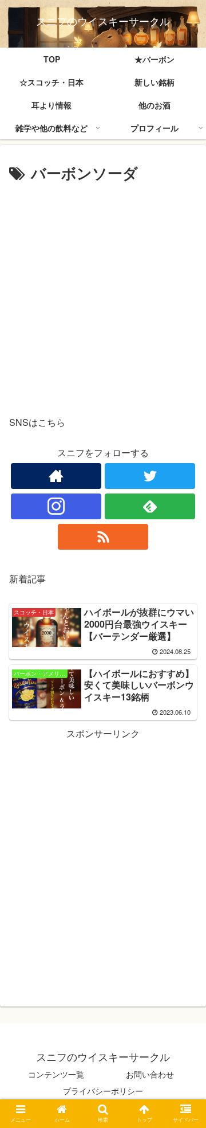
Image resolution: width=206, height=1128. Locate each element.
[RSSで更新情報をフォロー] (103, 537)
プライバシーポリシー (103, 1090)
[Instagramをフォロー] (56, 506)
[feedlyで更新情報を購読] (150, 506)
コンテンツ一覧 (56, 1074)
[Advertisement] (103, 295)
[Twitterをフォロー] (150, 476)
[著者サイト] (56, 476)
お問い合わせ (150, 1074)
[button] (184, 1012)
